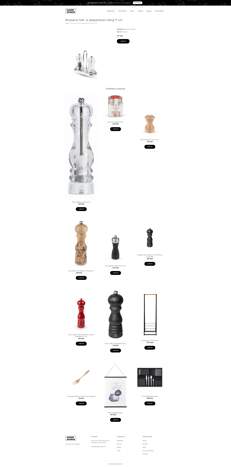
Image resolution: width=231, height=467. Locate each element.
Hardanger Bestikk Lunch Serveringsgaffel (81, 396)
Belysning (110, 11)
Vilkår (144, 447)
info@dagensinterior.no (98, 446)
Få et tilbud (137, 2)
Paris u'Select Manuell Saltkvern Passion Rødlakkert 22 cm (81, 335)
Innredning (122, 11)
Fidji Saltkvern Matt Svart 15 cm (115, 266)
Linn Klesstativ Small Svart (149, 340)
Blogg (149, 11)
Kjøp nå (123, 41)
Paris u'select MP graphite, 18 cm (115, 343)
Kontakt (145, 444)
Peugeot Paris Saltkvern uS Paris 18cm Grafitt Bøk (149, 256)
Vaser (132, 11)
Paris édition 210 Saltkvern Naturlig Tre (81, 271)
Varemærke (159, 11)
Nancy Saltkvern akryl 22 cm (81, 202)
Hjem (67, 23)
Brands (127, 29)
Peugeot (133, 29)
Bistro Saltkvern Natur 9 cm (150, 140)
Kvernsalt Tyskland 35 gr (115, 122)
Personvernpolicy (148, 450)
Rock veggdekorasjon (115, 413)
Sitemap (145, 454)
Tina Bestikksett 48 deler (150, 396)
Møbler (140, 11)
